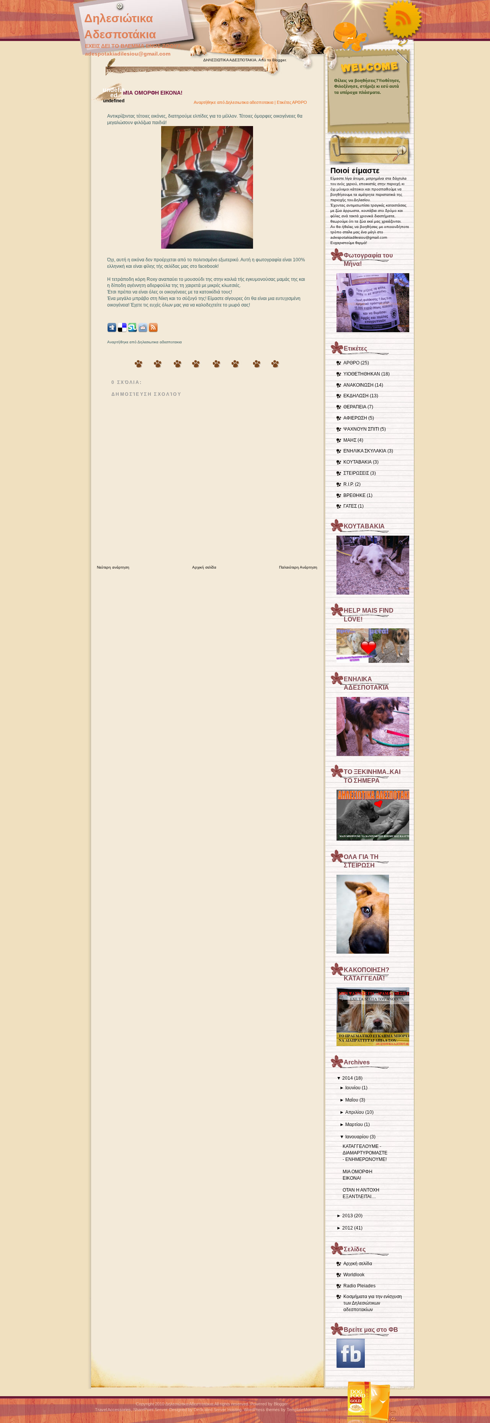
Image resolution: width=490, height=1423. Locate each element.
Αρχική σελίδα (357, 1263)
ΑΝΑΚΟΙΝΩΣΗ (358, 385)
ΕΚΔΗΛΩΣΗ (356, 395)
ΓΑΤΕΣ (350, 506)
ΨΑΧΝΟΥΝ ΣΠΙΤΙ (361, 429)
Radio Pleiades (359, 1286)
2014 (347, 1078)
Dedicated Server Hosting (218, 1409)
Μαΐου (351, 1100)
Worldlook (353, 1274)
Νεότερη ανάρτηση (113, 567)
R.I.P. (348, 484)
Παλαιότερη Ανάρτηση (298, 567)
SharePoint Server (150, 1409)
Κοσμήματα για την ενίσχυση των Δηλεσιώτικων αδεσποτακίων (372, 1303)
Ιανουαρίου (357, 1136)
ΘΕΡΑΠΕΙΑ (354, 407)
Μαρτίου (354, 1124)
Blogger (279, 60)
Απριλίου (354, 1112)
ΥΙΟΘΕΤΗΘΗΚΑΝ (361, 374)
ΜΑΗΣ (349, 440)
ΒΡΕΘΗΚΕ (354, 495)
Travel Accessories (113, 1409)
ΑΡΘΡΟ (351, 363)
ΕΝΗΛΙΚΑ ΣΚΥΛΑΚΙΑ (364, 451)
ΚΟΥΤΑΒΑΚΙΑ (357, 462)
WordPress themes (262, 1409)
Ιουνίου (353, 1087)
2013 (347, 1215)
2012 (347, 1228)
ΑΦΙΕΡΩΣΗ (355, 418)
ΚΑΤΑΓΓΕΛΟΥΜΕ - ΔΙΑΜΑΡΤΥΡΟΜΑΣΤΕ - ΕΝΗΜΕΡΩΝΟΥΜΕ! (365, 1153)
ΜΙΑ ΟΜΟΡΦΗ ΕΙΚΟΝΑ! (153, 93)
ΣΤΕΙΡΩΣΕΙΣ (356, 473)
